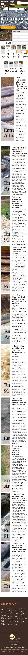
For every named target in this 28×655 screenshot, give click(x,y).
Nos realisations (8, 27)
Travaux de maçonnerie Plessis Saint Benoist (24, 619)
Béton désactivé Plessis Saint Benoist (10, 621)
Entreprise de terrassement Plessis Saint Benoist (17, 612)
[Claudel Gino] (14, 638)
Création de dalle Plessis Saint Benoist (23, 612)
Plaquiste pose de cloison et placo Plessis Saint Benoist (3, 620)
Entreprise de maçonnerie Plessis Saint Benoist (17, 622)
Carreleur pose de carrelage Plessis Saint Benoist (10, 612)
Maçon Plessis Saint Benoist (3, 611)
